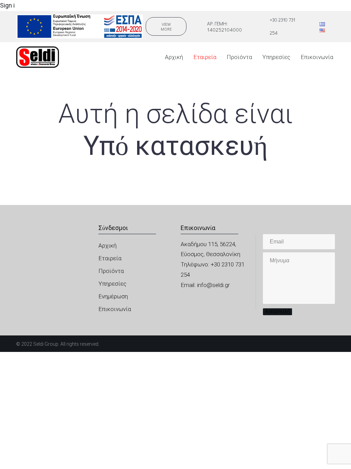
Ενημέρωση (113, 296)
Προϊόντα (239, 57)
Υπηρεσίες (276, 57)
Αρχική (174, 57)
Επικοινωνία (317, 57)
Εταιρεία (204, 57)
